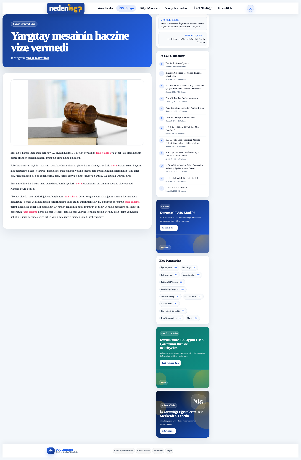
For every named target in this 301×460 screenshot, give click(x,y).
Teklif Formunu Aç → (170, 363)
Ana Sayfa (105, 8)
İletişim (169, 451)
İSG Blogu (126, 8)
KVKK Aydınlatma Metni (123, 451)
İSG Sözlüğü (203, 8)
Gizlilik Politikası (143, 451)
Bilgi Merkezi (150, 8)
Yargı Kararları (176, 8)
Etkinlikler (226, 8)
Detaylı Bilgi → (168, 431)
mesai (114, 165)
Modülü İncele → (169, 228)
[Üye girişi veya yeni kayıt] (250, 8)
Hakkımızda (158, 451)
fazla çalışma (103, 152)
